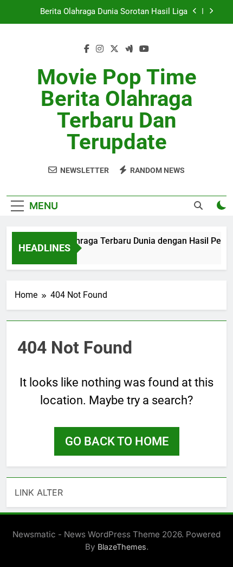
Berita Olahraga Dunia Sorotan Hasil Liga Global (113, 12)
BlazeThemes (122, 546)
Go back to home (117, 441)
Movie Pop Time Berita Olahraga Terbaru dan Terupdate (117, 109)
